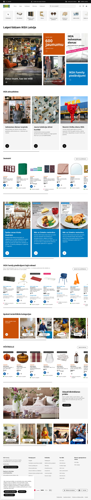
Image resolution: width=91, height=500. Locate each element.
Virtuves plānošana (33, 468)
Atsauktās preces (48, 468)
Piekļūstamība (59, 497)
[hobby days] (77, 47)
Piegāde (30, 460)
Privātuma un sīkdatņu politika (77, 497)
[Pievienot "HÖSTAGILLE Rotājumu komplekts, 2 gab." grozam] (4, 373)
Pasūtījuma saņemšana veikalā (35, 463)
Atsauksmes (47, 470)
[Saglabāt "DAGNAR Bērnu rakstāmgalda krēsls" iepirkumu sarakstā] (21, 300)
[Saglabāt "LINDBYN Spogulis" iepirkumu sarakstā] (75, 185)
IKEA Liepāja (77, 464)
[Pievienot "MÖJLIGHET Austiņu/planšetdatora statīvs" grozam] (71, 300)
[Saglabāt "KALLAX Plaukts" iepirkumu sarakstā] (7, 185)
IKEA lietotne (62, 475)
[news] (54, 44)
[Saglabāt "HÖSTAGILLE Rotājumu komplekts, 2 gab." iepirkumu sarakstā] (7, 373)
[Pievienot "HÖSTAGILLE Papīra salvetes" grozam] (58, 373)
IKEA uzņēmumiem (64, 470)
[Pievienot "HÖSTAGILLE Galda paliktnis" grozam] (31, 375)
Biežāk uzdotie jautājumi (50, 463)
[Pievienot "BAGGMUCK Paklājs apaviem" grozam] (31, 301)
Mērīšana (31, 475)
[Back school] (54, 70)
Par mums (62, 460)
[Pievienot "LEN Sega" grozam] (58, 185)
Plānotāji (47, 465)
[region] (17, 487)
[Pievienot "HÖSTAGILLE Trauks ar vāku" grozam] (18, 373)
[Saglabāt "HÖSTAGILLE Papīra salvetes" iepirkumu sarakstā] (61, 373)
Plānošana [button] (34, 6)
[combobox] (62, 6)
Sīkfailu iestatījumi (9, 494)
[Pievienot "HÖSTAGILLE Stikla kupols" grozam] (45, 372)
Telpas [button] (20, 6)
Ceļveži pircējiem (48, 473)
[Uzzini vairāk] (31, 403)
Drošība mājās (63, 465)
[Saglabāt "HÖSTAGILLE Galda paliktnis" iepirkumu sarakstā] (34, 375)
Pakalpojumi (47, 460)
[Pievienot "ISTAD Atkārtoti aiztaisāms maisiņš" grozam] (31, 186)
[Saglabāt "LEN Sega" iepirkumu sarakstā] (61, 185)
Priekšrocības (6, 464)
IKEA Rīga (76, 462)
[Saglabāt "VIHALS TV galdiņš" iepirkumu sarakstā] (4, 300)
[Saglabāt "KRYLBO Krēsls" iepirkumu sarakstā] (58, 299)
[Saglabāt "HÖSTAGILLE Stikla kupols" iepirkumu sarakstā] (48, 372)
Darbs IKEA (62, 478)
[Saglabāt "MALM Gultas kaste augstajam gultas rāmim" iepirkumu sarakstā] (48, 301)
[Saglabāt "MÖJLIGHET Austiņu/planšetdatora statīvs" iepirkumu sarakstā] (75, 300)
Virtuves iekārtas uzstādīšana (35, 470)
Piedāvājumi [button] (27, 6)
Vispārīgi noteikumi (67, 497)
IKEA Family (62, 473)
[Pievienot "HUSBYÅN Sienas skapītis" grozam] (18, 185)
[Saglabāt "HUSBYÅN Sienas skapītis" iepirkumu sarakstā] (21, 185)
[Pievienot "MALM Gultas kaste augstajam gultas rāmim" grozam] (45, 301)
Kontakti (86, 497)
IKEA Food (62, 468)
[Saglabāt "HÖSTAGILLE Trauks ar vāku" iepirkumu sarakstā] (21, 373)
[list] (45, 15)
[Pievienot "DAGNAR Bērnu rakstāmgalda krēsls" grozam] (18, 300)
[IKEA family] (77, 74)
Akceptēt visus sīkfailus (10, 491)
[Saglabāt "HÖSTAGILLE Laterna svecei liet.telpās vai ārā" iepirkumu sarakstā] (71, 373)
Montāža (31, 478)
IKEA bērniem (62, 463)
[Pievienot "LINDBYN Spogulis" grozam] (71, 185)
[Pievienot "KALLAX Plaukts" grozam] (4, 185)
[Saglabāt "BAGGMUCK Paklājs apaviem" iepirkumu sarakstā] (34, 301)
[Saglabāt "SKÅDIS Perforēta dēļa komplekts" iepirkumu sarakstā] (45, 186)
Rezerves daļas (48, 475)
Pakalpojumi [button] (42, 6)
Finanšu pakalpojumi (33, 465)
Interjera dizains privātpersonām (36, 473)
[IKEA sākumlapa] (6, 6)
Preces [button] (15, 6)
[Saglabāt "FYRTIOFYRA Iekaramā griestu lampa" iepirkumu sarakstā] (85, 301)
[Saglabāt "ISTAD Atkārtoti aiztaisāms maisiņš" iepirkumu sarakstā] (34, 186)
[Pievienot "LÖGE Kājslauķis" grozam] (85, 186)
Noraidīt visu (22, 491)
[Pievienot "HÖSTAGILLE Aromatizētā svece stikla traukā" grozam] (85, 375)
